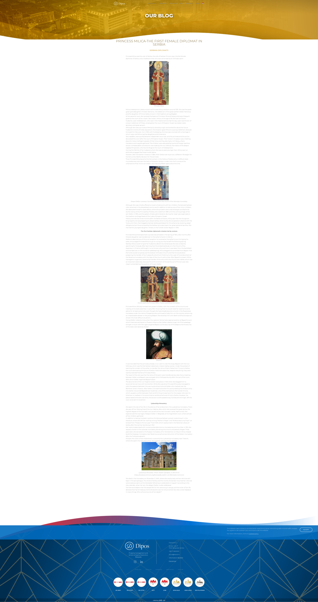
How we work (173, 3)
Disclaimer (172, 561)
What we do (162, 3)
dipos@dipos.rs (174, 554)
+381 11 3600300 (174, 551)
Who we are (151, 3)
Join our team (189, 3)
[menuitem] (203, 5)
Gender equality (170, 569)
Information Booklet (176, 558)
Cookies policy (159, 569)
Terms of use (148, 569)
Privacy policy (138, 569)
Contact (197, 3)
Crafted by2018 (159, 600)
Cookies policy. (253, 534)
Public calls (180, 569)
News (181, 3)
